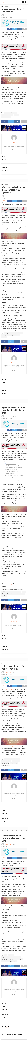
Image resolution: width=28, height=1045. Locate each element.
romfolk (7, 593)
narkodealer (12, 959)
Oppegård (11, 591)
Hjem (2, 6)
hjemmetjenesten (13, 589)
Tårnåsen (4, 595)
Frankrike (17, 759)
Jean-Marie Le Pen (6, 761)
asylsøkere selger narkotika (8, 957)
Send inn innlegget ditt (17, 1034)
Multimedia (4, 164)
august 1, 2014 (16, 672)
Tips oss (3, 1034)
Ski (17, 593)
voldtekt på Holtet (6, 116)
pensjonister (18, 591)
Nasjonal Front (13, 763)
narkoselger (20, 959)
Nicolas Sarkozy (6, 765)
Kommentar (4, 167)
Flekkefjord (4, 335)
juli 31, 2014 (15, 844)
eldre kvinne (19, 333)
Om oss (9, 1035)
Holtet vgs (7, 112)
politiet (23, 591)
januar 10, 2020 (16, 195)
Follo (6, 589)
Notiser (3, 156)
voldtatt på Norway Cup (7, 114)
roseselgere (12, 335)
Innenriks (6, 6)
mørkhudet (4, 591)
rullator (18, 335)
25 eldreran (14, 584)
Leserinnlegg (4, 170)
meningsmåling (10, 689)
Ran (3, 593)
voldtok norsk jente (12, 961)
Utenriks (3, 162)
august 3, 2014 (16, 15)
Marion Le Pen (5, 763)
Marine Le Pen (15, 761)
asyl (6, 955)
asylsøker (10, 955)
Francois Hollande (9, 759)
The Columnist (9, 746)
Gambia (18, 957)
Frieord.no (8, 15)
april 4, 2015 (15, 416)
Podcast (3, 173)
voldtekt (16, 114)
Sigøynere (4, 337)
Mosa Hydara (5, 959)
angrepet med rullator (10, 333)
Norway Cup (14, 112)
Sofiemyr (22, 593)
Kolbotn (20, 589)
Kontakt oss (3, 1035)
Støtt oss (9, 1034)
